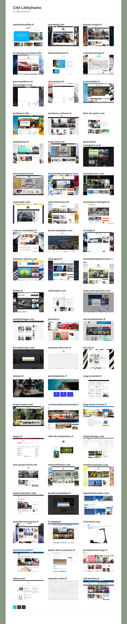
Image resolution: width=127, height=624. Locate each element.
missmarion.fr (56, 81)
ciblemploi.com (57, 290)
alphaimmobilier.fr (23, 24)
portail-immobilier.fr (59, 493)
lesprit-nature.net (23, 404)
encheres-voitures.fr (60, 113)
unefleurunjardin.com (95, 464)
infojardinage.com (93, 436)
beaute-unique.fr (92, 24)
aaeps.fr (17, 436)
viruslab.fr (89, 230)
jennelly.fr (53, 319)
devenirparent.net (23, 173)
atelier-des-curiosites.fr (61, 550)
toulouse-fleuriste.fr (59, 347)
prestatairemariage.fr (95, 550)
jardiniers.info (21, 113)
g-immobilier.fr (91, 81)
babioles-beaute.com (25, 259)
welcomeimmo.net (58, 202)
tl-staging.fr (54, 521)
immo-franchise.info (24, 493)
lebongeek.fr (55, 259)
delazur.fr (18, 376)
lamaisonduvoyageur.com (63, 173)
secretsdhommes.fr (94, 319)
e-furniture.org (91, 521)
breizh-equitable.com (60, 230)
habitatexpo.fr (21, 141)
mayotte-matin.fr (57, 578)
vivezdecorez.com (93, 173)
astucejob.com (21, 202)
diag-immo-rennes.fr (95, 404)
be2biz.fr (18, 290)
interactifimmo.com (59, 464)
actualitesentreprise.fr (26, 521)
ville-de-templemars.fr (60, 436)
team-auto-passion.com (96, 290)
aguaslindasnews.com (96, 493)
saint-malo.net (56, 141)
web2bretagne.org (23, 319)
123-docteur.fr (91, 578)
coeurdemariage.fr (93, 53)
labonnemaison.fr (58, 53)
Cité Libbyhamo (27, 8)
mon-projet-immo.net (25, 464)
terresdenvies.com (24, 347)
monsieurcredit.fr (23, 550)
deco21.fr (88, 347)
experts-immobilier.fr (25, 230)
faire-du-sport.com (94, 113)
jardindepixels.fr (57, 376)
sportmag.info (56, 24)
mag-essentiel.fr (92, 376)
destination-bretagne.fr (96, 202)
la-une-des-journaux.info (27, 53)
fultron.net (19, 578)
